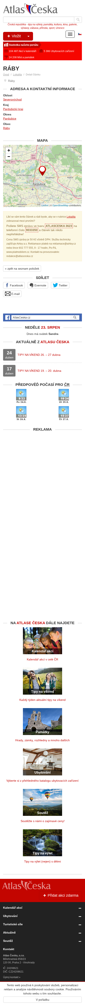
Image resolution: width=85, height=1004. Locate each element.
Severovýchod (12, 99)
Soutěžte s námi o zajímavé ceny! (43, 821)
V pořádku (42, 999)
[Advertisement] (42, 476)
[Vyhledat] (78, 20)
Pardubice (9, 118)
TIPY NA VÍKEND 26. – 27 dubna (39, 354)
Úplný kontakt (10, 977)
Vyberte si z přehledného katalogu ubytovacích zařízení (42, 780)
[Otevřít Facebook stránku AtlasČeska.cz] (42, 317)
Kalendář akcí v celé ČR (42, 659)
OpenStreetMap (60, 205)
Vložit (16, 36)
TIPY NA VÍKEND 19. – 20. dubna (39, 370)
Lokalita (17, 74)
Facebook (16, 285)
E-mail (15, 294)
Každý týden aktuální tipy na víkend (42, 699)
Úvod (6, 74)
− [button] (8, 156)
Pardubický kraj (13, 109)
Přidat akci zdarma (62, 895)
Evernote (40, 285)
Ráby (6, 128)
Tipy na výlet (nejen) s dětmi (42, 861)
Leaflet (44, 205)
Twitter (62, 285)
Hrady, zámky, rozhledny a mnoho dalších (42, 740)
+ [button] (8, 150)
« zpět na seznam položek (22, 268)
